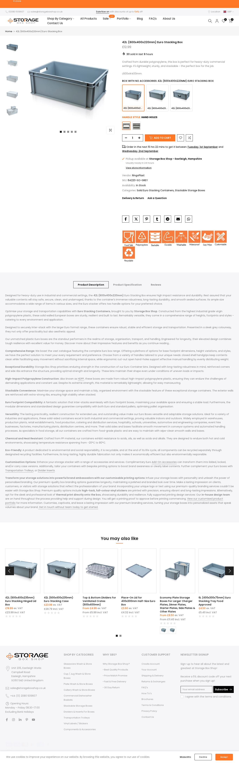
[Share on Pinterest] (146, 219)
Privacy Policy (149, 711)
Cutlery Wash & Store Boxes (79, 690)
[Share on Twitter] (136, 219)
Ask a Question (157, 198)
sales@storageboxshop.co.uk (46, 11)
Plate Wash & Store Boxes (78, 684)
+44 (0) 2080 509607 (23, 695)
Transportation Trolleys (77, 717)
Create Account (151, 664)
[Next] (229, 570)
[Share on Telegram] (167, 219)
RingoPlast (138, 175)
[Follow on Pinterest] (26, 720)
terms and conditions (218, 696)
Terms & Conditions (153, 705)
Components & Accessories (80, 729)
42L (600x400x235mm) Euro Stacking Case (58, 599)
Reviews (156, 284)
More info (185, 757)
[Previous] (9, 570)
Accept (224, 756)
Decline (203, 756)
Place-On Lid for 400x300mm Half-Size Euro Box (138, 601)
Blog (140, 19)
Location (215, 11)
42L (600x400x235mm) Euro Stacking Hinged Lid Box (20, 601)
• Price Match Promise (115, 675)
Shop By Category (59, 19)
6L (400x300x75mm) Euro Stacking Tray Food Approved (215, 601)
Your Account (149, 669)
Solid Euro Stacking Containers (155, 190)
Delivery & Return (133, 198)
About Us (169, 19)
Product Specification (127, 284)
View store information (139, 167)
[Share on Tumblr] (157, 219)
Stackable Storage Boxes (190, 190)
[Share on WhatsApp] (188, 219)
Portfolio (123, 19)
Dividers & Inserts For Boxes (79, 711)
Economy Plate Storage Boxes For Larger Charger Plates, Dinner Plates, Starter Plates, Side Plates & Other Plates (177, 604)
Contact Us (55, 23)
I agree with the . (208, 696)
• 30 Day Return (111, 687)
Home (8, 31)
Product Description (91, 284)
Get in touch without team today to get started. (68, 507)
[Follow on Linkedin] (20, 720)
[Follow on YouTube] (33, 720)
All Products (88, 19)
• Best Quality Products (115, 669)
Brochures (147, 699)
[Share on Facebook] (125, 219)
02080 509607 (17, 11)
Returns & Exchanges (153, 681)
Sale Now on (102, 11)
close (10, 1)
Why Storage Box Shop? (116, 664)
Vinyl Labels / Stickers (76, 723)
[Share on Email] (178, 219)
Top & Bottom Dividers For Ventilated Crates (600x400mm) (99, 601)
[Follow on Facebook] (6, 720)
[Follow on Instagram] (13, 720)
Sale (108, 18)
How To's (147, 693)
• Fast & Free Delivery (114, 681)
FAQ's (153, 19)
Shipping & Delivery (152, 675)
